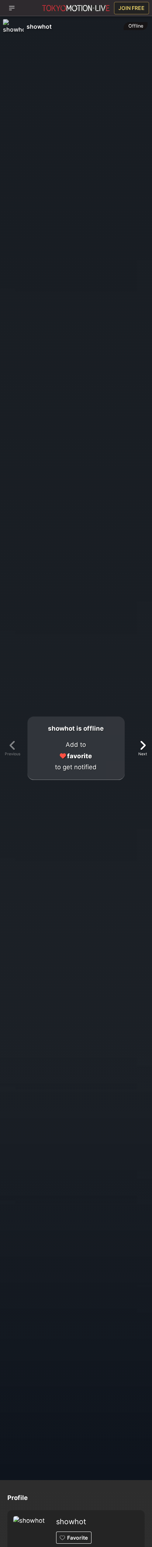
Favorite (77, 1537)
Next (142, 754)
